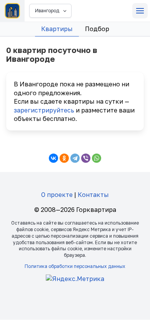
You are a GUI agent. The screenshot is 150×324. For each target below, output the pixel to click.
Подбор (97, 29)
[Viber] (85, 158)
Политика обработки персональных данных (75, 266)
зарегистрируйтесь (44, 110)
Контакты (93, 194)
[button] (140, 10)
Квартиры (57, 29)
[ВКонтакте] (53, 158)
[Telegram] (75, 158)
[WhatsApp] (96, 158)
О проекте (57, 194)
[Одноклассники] (64, 158)
